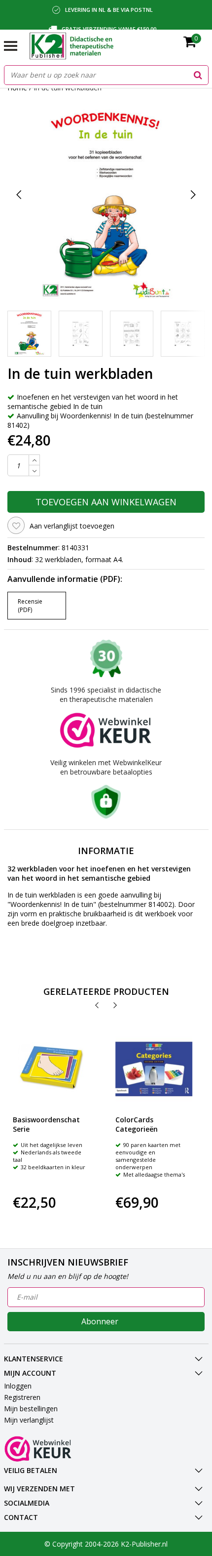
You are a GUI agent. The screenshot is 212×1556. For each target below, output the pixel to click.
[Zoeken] (198, 75)
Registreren (22, 1397)
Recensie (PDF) (30, 605)
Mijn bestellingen (31, 1408)
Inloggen (18, 1386)
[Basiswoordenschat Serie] (51, 1069)
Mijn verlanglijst (29, 1420)
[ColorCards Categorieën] (154, 1069)
